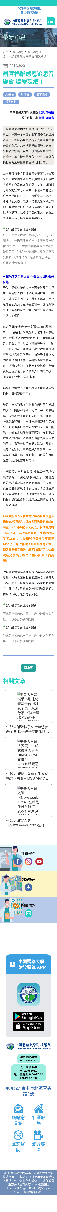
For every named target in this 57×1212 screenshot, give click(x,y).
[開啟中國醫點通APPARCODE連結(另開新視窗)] (28, 994)
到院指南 (28, 887)
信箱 (28, 913)
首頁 (6, 52)
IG (28, 861)
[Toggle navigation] (51, 21)
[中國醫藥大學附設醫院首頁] (27, 21)
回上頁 (28, 667)
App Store (28, 1026)
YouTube (39, 861)
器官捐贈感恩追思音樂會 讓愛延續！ (26, 56)
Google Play (28, 1016)
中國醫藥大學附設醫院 (28, 1046)
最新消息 (33, 52)
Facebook (18, 861)
